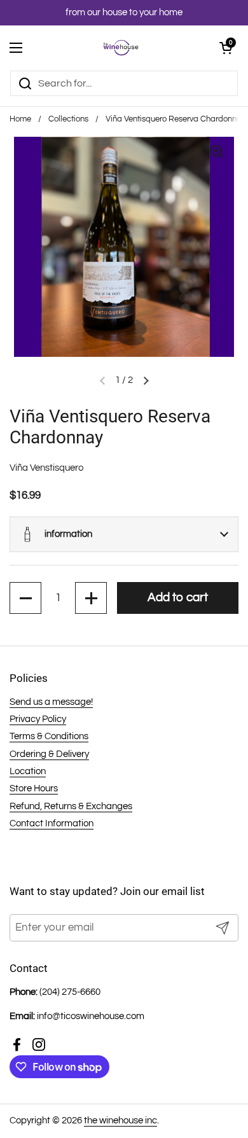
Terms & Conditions (49, 736)
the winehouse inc (120, 1120)
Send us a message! (51, 702)
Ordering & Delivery (49, 754)
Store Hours (34, 788)
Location (28, 771)
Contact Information (51, 823)
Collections (68, 119)
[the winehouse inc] (121, 47)
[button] (124, 534)
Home (20, 119)
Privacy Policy (38, 719)
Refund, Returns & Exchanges (71, 806)
